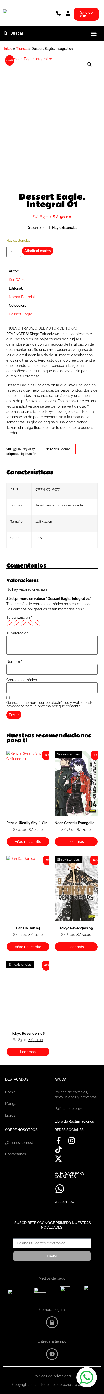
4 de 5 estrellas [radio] (31, 623)
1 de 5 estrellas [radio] (9, 623)
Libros (10, 1115)
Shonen (65, 449)
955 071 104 (64, 1202)
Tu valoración (18, 633)
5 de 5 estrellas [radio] (38, 623)
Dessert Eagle (20, 314)
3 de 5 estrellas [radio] (23, 623)
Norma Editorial (22, 297)
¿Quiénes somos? (19, 1143)
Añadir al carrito (37, 251)
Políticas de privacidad (52, 1376)
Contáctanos (15, 1154)
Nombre (14, 661)
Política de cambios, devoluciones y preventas (76, 1094)
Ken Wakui (18, 280)
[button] (94, 33)
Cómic (10, 1092)
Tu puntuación (19, 617)
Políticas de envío (69, 1109)
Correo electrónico (22, 680)
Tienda (22, 48)
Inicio (8, 48)
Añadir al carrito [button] (28, 842)
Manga (10, 1104)
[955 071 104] (60, 1189)
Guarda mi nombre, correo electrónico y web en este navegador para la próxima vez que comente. (49, 704)
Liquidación (27, 454)
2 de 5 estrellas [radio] (16, 623)
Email (17, 1236)
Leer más (76, 842)
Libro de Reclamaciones (74, 1121)
